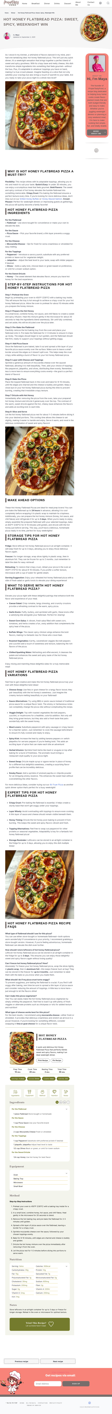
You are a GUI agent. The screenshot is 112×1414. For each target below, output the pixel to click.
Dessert (67, 3)
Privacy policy (56, 1403)
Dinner (47, 3)
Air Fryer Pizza (56, 784)
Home (24, 3)
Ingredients (15, 1095)
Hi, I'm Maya (31, 1403)
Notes (66, 1095)
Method (42, 1095)
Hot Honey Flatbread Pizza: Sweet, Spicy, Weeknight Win (36, 13)
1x (57, 1102)
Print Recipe (43, 1060)
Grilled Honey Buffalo (29, 199)
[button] (66, 1109)
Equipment (29, 1095)
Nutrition (54, 1095)
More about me (96, 132)
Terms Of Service (34, 1405)
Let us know (31, 1326)
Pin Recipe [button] (56, 1060)
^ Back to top (11, 1403)
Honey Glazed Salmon (52, 199)
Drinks (57, 3)
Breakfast (36, 3)
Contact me (43, 1403)
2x (61, 1102)
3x (65, 1102)
